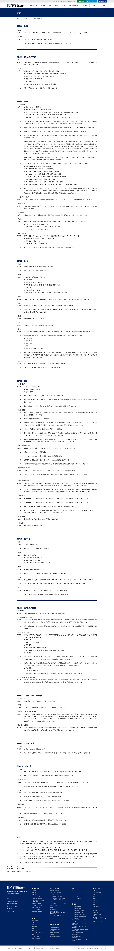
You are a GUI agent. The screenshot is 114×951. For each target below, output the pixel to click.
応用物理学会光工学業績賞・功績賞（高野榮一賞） (80, 930)
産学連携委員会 (35, 926)
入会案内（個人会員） (13, 901)
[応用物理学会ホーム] (16, 5)
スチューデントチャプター (37, 932)
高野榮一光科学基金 (54, 932)
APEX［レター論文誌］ (55, 893)
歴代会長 (95, 905)
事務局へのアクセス (12, 906)
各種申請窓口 (10, 908)
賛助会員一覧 (75, 897)
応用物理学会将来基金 (55, 927)
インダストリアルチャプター (38, 936)
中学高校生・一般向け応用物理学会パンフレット (99, 918)
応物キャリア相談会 (36, 903)
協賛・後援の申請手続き (37, 911)
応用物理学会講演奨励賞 (77, 912)
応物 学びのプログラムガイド (38, 907)
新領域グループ (35, 930)
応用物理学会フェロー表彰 (78, 910)
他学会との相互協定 (76, 899)
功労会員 (95, 903)
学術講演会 (34, 891)
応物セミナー (35, 895)
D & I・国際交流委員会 (37, 938)
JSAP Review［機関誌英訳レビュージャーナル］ (57, 902)
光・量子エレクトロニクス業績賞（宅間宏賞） (79, 923)
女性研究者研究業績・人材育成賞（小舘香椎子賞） (79, 940)
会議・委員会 (35, 920)
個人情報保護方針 (54, 948)
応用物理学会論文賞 (76, 908)
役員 (94, 897)
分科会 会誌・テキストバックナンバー (58, 915)
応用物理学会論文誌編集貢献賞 (79, 916)
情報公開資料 (96, 907)
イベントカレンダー (36, 909)
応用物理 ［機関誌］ (54, 891)
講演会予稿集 (53, 905)
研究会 (33, 928)
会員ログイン (103, 1)
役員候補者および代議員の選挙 (97, 911)
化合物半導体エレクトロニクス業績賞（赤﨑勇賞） (80, 927)
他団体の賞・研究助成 (55, 936)
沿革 (94, 895)
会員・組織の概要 (97, 893)
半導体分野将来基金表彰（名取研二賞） (77, 933)
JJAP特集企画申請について (56, 896)
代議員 (94, 899)
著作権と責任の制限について (26, 948)
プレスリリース (96, 909)
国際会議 (34, 893)
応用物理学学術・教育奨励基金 (55, 930)
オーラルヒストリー (54, 909)
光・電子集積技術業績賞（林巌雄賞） (77, 936)
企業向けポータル (92, 1)
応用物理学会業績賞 (76, 906)
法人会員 (74, 893)
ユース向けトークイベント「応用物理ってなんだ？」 (38, 897)
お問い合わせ (73, 1)
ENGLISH (57, 1)
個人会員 (74, 891)
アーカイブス (96, 923)
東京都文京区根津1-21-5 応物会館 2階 (16, 891)
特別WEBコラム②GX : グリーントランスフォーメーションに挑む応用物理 (58, 912)
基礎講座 (52, 907)
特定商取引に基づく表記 (42, 948)
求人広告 (52, 934)
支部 (33, 922)
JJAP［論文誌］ (53, 895)
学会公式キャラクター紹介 (98, 914)
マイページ (74, 895)
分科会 (33, 924)
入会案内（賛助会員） (13, 903)
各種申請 (64, 1)
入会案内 (82, 1)
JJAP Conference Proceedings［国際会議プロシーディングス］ (57, 899)
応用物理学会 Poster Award (78, 914)
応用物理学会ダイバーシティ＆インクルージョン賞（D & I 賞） (80, 920)
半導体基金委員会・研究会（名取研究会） (38, 900)
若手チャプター (35, 934)
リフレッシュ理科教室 (37, 905)
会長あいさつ (96, 891)
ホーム (8, 898)
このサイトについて (12, 948)
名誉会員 (95, 901)
